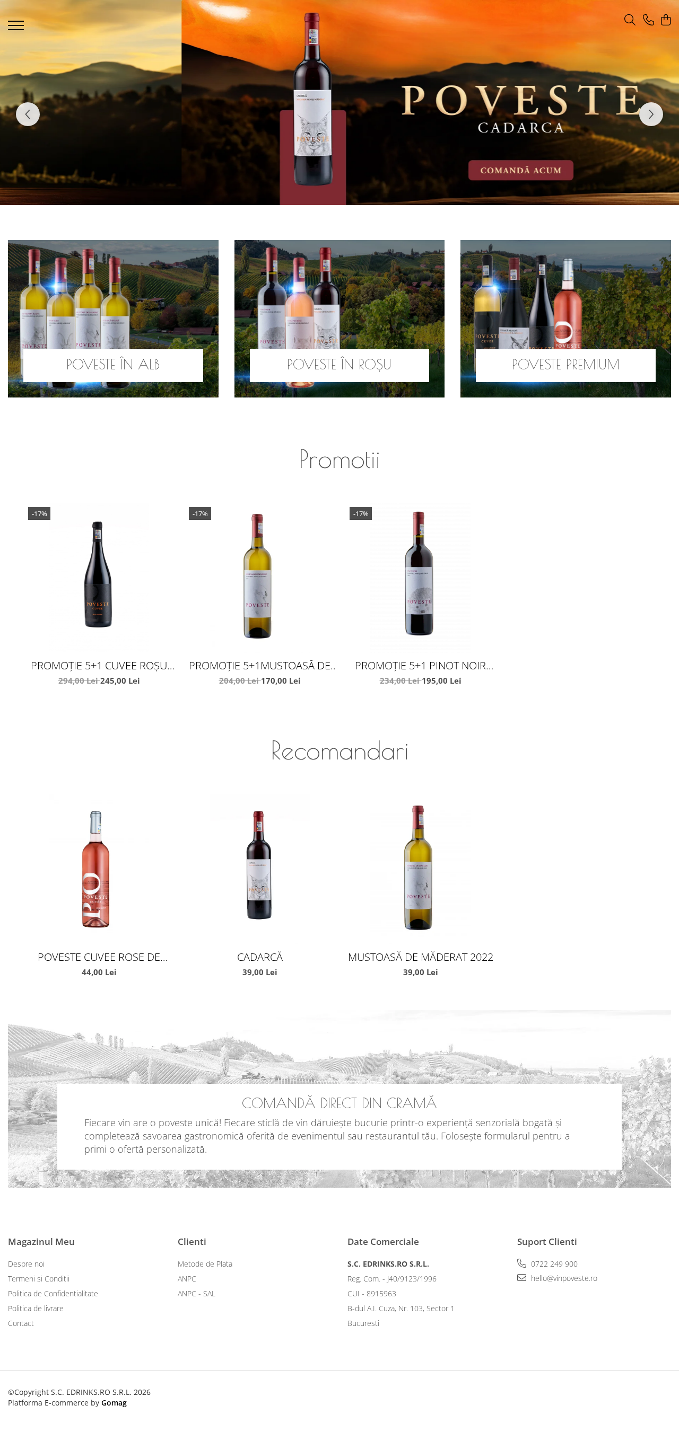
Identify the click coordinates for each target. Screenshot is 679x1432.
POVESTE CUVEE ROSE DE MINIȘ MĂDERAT (99, 957)
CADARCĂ (260, 957)
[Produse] (17, 29)
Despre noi (26, 1264)
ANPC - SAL (196, 1293)
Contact (21, 1323)
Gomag (113, 1403)
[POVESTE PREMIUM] (565, 318)
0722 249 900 (553, 1264)
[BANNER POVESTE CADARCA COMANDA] (339, 102)
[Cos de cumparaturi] (665, 20)
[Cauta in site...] (630, 20)
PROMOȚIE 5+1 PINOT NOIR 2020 (420, 665)
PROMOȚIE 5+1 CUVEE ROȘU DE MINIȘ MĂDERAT (99, 665)
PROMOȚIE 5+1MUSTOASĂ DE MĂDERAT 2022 (259, 665)
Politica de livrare (36, 1308)
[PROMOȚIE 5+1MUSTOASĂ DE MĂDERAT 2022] (260, 578)
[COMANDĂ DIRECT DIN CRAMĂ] (339, 1099)
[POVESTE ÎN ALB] (113, 318)
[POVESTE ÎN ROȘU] (339, 318)
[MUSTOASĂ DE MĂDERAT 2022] (420, 869)
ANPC (187, 1279)
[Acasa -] (324, 23)
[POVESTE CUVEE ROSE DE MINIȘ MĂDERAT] (99, 869)
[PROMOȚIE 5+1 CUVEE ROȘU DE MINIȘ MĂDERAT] (99, 578)
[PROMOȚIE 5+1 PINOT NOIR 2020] (420, 578)
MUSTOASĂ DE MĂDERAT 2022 (420, 957)
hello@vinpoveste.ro (563, 1278)
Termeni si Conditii (38, 1279)
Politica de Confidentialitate (53, 1293)
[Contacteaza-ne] (648, 20)
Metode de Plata (205, 1264)
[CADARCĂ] (260, 869)
